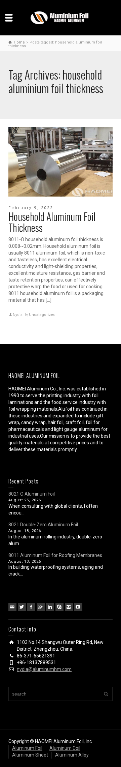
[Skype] (59, 607)
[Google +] (41, 607)
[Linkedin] (50, 607)
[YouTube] (78, 607)
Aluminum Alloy (72, 755)
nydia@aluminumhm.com (44, 669)
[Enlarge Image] (60, 162)
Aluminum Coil (64, 748)
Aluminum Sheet (30, 755)
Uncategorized (42, 315)
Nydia (18, 315)
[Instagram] (69, 607)
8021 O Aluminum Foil (31, 494)
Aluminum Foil (27, 748)
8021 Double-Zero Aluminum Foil (43, 524)
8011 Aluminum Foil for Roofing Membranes (55, 555)
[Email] (12, 607)
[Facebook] (31, 607)
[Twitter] (22, 607)
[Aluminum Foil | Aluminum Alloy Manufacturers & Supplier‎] (60, 17)
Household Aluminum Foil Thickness (51, 222)
